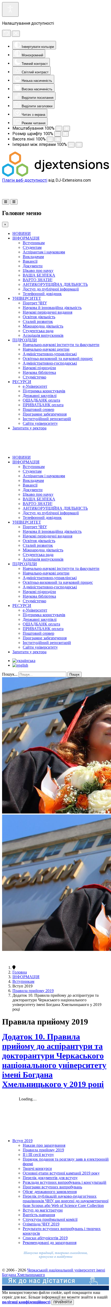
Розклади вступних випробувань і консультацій (64, 1182)
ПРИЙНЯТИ (62, 1302)
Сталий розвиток (38, 321)
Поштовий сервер (38, 409)
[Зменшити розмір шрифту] (57, 134)
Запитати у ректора (29, 428)
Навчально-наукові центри (46, 349)
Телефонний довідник (42, 294)
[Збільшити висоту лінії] (57, 139)
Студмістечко (34, 377)
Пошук (74, 674)
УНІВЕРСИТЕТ (26, 298)
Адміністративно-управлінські (50, 354)
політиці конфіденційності (26, 1302)
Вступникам (34, 243)
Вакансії (30, 261)
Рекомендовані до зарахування (49, 1242)
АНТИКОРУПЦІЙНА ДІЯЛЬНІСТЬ (55, 284)
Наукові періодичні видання (47, 312)
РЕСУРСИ (21, 381)
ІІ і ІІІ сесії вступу (38, 1154)
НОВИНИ (21, 233)
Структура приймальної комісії (50, 1219)
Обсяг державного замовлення (50, 1191)
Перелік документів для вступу (50, 1178)
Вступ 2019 (22, 1140)
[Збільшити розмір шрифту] (65, 134)
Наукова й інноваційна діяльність (52, 307)
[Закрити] (16, 34)
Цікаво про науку (38, 270)
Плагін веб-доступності (24, 180)
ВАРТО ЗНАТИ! (37, 280)
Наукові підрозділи (39, 368)
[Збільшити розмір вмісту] (66, 128)
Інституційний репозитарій (47, 419)
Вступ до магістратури (43, 1210)
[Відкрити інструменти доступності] (10, 9)
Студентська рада (38, 331)
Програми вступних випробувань (52, 1187)
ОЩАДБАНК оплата (41, 400)
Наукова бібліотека (39, 372)
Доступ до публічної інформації (51, 289)
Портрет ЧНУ (35, 303)
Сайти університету (40, 423)
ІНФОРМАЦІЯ (25, 238)
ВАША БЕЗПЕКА (39, 275)
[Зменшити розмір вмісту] (59, 128)
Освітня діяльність (39, 317)
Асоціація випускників (43, 335)
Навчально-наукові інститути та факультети (61, 344)
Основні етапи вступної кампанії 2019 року (61, 1173)
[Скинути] (6, 33)
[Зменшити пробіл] (71, 144)
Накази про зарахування (44, 1145)
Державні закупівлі (40, 395)
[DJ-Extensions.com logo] (55, 175)
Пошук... (10, 674)
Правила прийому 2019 (33, 990)
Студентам (32, 247)
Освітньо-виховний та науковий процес (58, 358)
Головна (19, 972)
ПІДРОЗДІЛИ (24, 340)
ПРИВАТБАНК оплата (43, 405)
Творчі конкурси (37, 1168)
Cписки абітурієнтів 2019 (45, 1238)
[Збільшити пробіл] (79, 144)
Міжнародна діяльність (43, 326)
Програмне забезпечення (45, 414)
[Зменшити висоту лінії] (50, 139)
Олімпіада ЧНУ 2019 (41, 1224)
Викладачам (33, 256)
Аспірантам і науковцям (44, 252)
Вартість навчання (39, 1215)
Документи (33, 266)
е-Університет (35, 386)
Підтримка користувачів (44, 391)
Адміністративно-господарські (50, 363)
